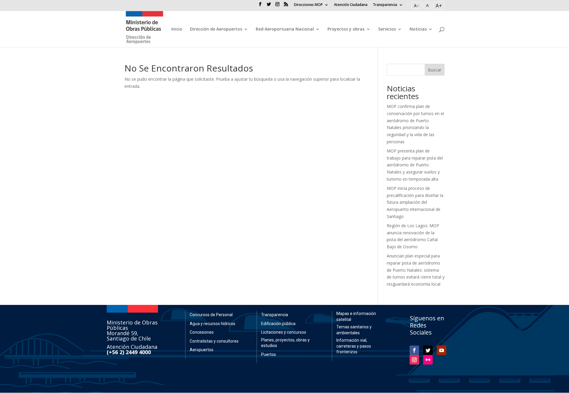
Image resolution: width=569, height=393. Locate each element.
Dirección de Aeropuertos (216, 29)
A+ (439, 5)
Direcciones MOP (308, 5)
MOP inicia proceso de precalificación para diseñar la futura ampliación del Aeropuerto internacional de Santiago (415, 202)
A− (416, 5)
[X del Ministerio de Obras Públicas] (269, 6)
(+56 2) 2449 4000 (129, 352)
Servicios (387, 29)
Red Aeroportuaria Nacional (285, 29)
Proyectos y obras (346, 29)
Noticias (418, 29)
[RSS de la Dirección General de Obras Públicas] (286, 6)
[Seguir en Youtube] (441, 350)
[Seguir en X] (428, 350)
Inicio (176, 29)
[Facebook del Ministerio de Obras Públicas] (260, 6)
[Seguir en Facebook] (414, 350)
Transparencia (385, 5)
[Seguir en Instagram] (414, 360)
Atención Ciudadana (350, 5)
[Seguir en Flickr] (428, 360)
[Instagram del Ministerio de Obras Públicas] (277, 6)
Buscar (434, 70)
